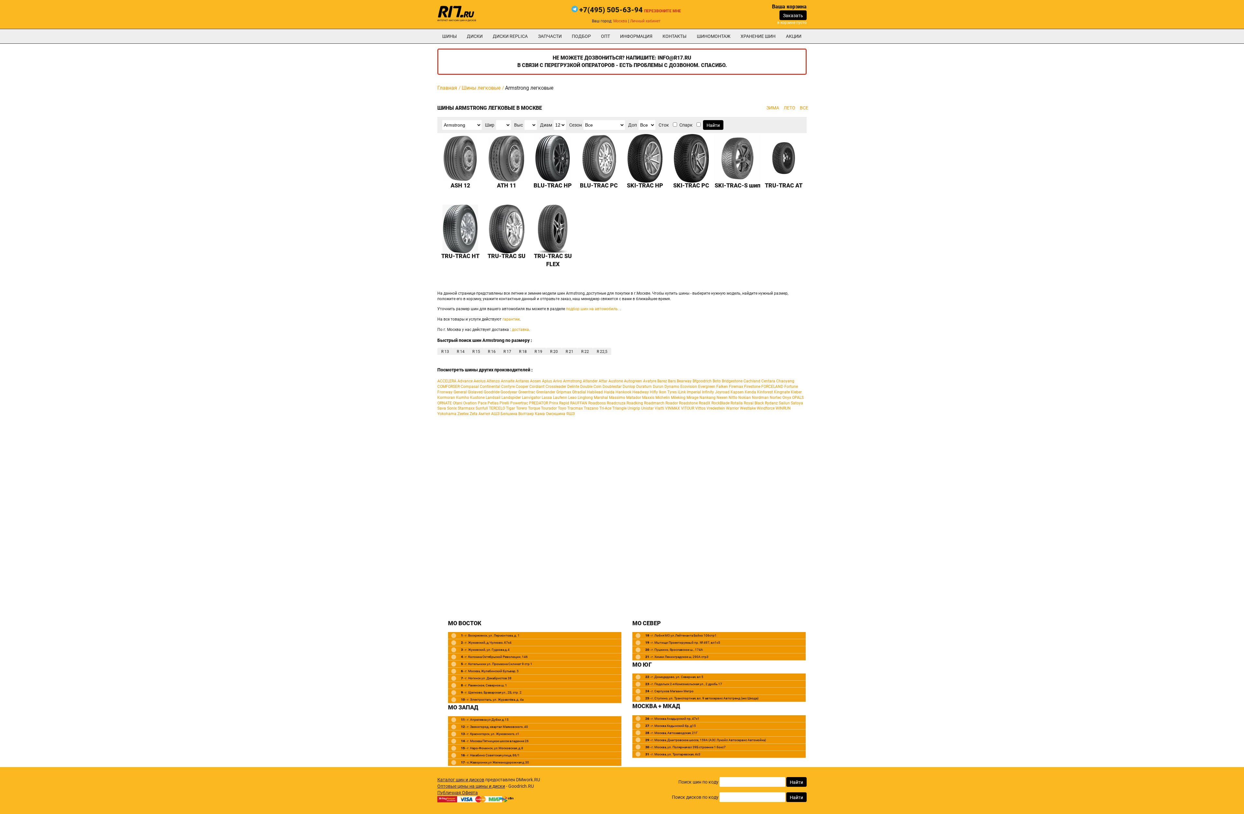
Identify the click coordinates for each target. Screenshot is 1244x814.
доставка (520, 329)
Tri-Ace (605, 408)
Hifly (654, 392)
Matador (633, 397)
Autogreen (633, 381)
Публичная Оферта (457, 792)
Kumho (462, 397)
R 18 (523, 351)
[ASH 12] (460, 158)
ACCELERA (446, 381)
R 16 (492, 351)
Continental (490, 386)
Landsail (493, 397)
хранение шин (758, 36)
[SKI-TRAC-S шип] (737, 158)
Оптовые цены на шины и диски (471, 786)
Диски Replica (510, 36)
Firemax (736, 386)
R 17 (507, 351)
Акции (793, 36)
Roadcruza (616, 403)
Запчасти (550, 36)
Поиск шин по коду (698, 782)
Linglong (585, 397)
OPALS (798, 397)
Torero (521, 408)
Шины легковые (481, 88)
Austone (615, 381)
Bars (672, 381)
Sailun (784, 403)
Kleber (796, 392)
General (460, 392)
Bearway (684, 381)
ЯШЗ (570, 414)
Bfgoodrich (702, 381)
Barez (662, 381)
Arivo (557, 381)
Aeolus (480, 381)
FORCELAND (772, 386)
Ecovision (688, 386)
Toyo (562, 408)
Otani (457, 403)
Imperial (694, 392)
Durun (658, 386)
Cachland (751, 381)
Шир (489, 125)
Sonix (452, 408)
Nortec (775, 397)
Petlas (493, 403)
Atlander (590, 381)
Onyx (786, 397)
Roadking (635, 403)
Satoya (797, 403)
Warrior (732, 408)
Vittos (700, 408)
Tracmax (575, 408)
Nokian (744, 397)
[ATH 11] (507, 158)
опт (605, 36)
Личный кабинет (645, 21)
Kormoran (446, 397)
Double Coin (591, 386)
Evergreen (706, 386)
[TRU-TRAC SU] (507, 229)
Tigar (510, 408)
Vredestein (716, 408)
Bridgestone (732, 381)
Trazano (591, 408)
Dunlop (629, 386)
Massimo (617, 397)
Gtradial (579, 392)
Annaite (507, 381)
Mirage (692, 397)
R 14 (461, 351)
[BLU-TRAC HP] (553, 158)
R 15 (476, 351)
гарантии (511, 319)
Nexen (722, 397)
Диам (546, 125)
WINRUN (783, 408)
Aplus (547, 381)
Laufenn (560, 397)
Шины (449, 36)
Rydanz (771, 403)
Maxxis (648, 397)
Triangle (619, 408)
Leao (572, 397)
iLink (682, 392)
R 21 (569, 351)
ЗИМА (772, 107)
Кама (540, 414)
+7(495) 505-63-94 (611, 10)
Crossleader (556, 386)
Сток (664, 125)
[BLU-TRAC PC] (599, 158)
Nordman (760, 397)
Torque (534, 408)
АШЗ (495, 414)
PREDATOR (538, 403)
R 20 (554, 351)
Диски (475, 36)
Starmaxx (466, 408)
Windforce (766, 408)
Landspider (511, 397)
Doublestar (612, 386)
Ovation (470, 403)
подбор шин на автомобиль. (592, 309)
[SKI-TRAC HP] (645, 158)
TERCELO (497, 408)
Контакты (674, 36)
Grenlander (545, 392)
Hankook (623, 392)
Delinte (573, 386)
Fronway (445, 392)
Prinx (553, 403)
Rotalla (737, 403)
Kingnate (782, 392)
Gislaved (475, 392)
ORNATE (444, 403)
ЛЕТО (789, 107)
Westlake (748, 408)
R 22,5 (602, 351)
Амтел (484, 414)
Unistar (647, 408)
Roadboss (597, 403)
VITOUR (687, 408)
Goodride (492, 392)
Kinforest (765, 392)
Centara (768, 381)
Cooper (522, 386)
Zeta (474, 414)
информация (636, 36)
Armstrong (572, 381)
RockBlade (720, 403)
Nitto (733, 397)
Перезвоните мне (662, 11)
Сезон (575, 125)
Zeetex (463, 414)
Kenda (750, 392)
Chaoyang (785, 381)
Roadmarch (654, 403)
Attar (603, 381)
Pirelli (504, 403)
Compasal (470, 386)
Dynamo (671, 386)
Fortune (791, 386)
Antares (522, 381)
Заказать (793, 15)
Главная (447, 88)
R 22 (585, 351)
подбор (581, 36)
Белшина (509, 414)
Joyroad (722, 392)
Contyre (508, 386)
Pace (482, 403)
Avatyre (649, 381)
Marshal (601, 397)
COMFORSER (448, 386)
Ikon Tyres (668, 392)
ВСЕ (804, 107)
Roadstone (688, 403)
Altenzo (493, 381)
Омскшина (555, 414)
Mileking (678, 397)
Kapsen (737, 392)
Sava (441, 408)
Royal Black (754, 403)
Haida (609, 392)
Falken (722, 386)
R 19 (538, 351)
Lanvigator (531, 397)
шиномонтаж (714, 36)
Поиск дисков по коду (695, 797)
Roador (671, 403)
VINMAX (672, 408)
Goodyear (509, 392)
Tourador (549, 408)
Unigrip (634, 408)
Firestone (752, 386)
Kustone (477, 397)
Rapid (564, 403)
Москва (620, 21)
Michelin (662, 397)
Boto (717, 381)
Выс (518, 125)
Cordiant (537, 386)
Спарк (686, 125)
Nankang (707, 397)
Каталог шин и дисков (460, 779)
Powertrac (519, 403)
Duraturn (644, 386)
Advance (465, 381)
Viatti (659, 408)
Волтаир (526, 414)
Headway (640, 392)
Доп (632, 125)
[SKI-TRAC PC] (691, 158)
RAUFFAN (578, 403)
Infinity (708, 392)
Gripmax (563, 392)
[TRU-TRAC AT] (784, 158)
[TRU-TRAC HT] (460, 229)
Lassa (547, 397)
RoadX (704, 403)
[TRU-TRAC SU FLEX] (553, 229)
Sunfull (482, 408)
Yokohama (446, 414)
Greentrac (526, 392)
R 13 (445, 351)
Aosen (535, 381)
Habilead (595, 392)
